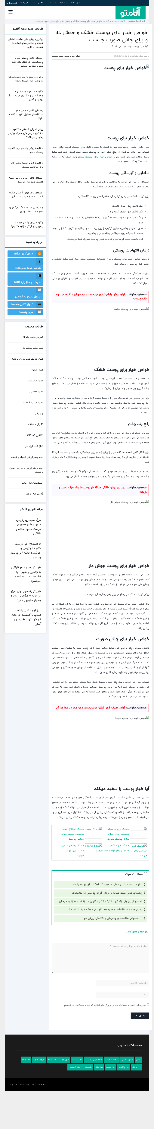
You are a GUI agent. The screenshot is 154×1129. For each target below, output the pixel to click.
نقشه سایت (15, 1084)
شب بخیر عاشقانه (33, 348)
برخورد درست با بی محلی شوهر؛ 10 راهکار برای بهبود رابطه (107, 885)
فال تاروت (77, 1059)
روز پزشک (124, 1067)
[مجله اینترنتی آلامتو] (131, 12)
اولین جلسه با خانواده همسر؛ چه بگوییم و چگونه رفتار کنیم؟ (105, 910)
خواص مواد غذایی (72, 56)
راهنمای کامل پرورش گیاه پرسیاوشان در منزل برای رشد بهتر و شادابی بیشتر (27, 62)
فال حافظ (75, 2)
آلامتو (123, 21)
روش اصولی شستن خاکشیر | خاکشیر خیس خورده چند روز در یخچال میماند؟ (26, 133)
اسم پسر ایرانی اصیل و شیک (27, 457)
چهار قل (39, 413)
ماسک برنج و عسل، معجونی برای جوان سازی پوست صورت (118, 834)
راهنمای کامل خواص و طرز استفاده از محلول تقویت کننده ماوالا (26, 114)
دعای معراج (37, 370)
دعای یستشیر (35, 381)
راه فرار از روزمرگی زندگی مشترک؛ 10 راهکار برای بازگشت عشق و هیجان (100, 901)
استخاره (63, 2)
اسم (138, 1059)
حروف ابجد (39, 1059)
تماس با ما (12, 3)
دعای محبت (111, 1059)
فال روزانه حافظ (34, 494)
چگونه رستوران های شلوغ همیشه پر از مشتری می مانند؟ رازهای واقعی (26, 95)
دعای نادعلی (36, 391)
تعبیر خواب (37, 2)
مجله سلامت (110, 21)
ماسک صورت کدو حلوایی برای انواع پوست (115, 848)
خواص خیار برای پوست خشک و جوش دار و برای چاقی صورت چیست (101, 36)
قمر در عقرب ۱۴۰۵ (33, 337)
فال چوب (64, 1059)
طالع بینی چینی (93, 1059)
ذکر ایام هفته (35, 424)
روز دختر (136, 1067)
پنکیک (88, 1067)
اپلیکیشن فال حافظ (32, 483)
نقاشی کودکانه (35, 435)
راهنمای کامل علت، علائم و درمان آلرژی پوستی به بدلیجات (107, 893)
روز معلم (110, 1067)
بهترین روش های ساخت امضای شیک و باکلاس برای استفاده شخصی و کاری (25, 43)
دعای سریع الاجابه (33, 402)
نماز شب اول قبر (34, 446)
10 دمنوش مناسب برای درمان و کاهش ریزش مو (113, 918)
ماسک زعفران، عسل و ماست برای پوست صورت (72, 850)
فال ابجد (52, 1059)
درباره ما (24, 2)
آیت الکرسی (75, 1067)
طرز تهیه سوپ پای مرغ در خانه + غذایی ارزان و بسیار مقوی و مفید (26, 595)
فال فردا (26, 1059)
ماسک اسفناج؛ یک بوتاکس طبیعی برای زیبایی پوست (72, 834)
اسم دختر (51, 2)
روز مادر (99, 1067)
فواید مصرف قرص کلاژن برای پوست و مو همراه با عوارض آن (90, 708)
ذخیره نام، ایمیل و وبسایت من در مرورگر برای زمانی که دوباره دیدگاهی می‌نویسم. (105, 1005)
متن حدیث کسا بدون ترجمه (27, 359)
